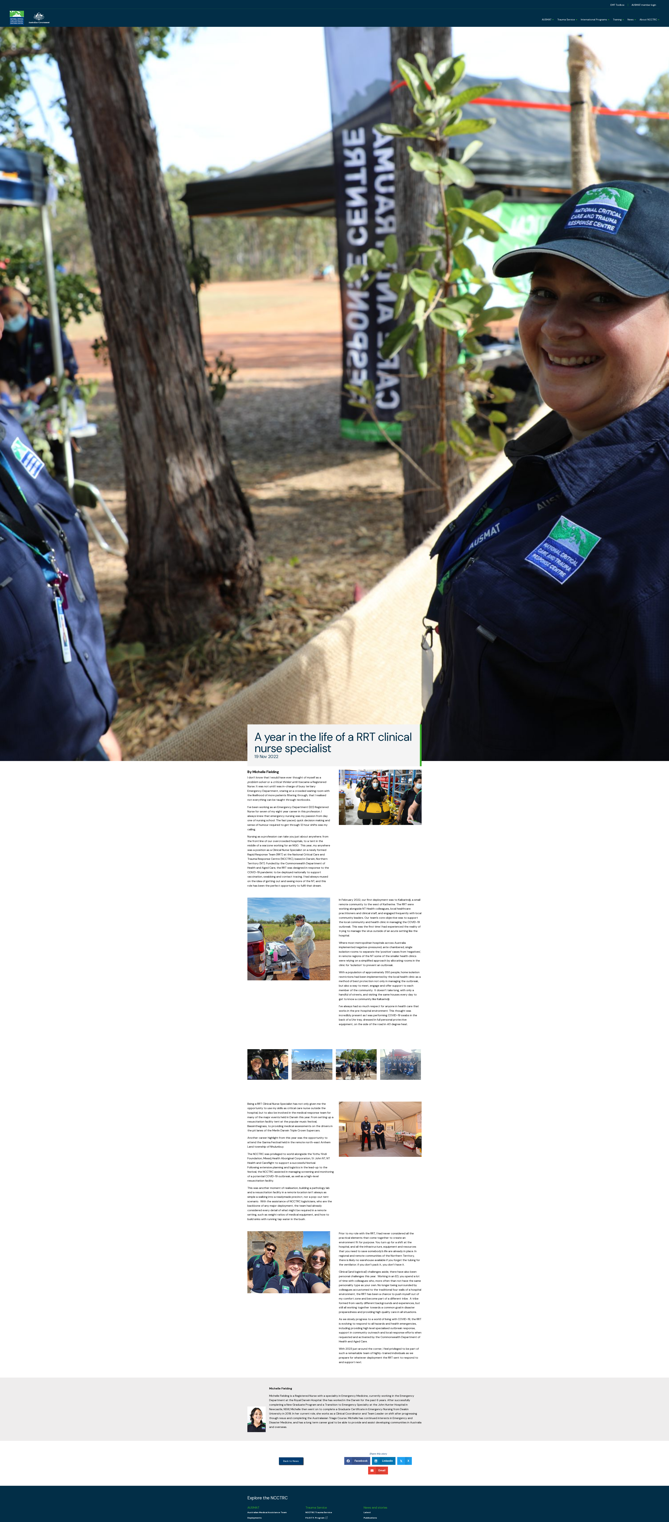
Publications (370, 1517)
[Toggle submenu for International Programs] (608, 18)
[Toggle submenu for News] (635, 18)
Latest (367, 1512)
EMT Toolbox (617, 5)
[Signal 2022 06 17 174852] (400, 1064)
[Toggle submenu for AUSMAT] (553, 18)
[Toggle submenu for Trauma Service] (576, 18)
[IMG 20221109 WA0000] (267, 1064)
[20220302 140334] (312, 1064)
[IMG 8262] (356, 1064)
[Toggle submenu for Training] (623, 18)
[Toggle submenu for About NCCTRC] (658, 18)
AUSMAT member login (644, 5)
